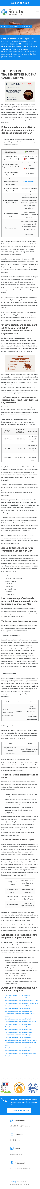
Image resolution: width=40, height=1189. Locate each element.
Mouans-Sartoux (31, 1053)
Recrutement (26, 1184)
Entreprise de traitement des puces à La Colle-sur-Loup (20, 1006)
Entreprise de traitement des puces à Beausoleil (18, 1032)
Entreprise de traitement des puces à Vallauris (18, 1019)
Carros (28, 1050)
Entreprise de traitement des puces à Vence (17, 1008)
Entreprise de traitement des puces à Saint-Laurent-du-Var (22, 1003)
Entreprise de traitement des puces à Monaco (18, 998)
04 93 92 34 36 (21, 3)
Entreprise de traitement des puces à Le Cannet (18, 1029)
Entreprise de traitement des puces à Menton (18, 1027)
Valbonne (29, 1056)
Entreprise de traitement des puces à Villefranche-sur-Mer (21, 1000)
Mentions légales (15, 1184)
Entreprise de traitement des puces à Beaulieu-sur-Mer (20, 1021)
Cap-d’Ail (28, 1048)
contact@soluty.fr (30, 181)
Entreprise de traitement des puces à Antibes (18, 1024)
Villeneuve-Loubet (31, 1040)
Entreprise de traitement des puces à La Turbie (18, 1011)
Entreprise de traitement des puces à (15, 1035)
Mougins (28, 1035)
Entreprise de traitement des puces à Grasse (17, 995)
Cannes (28, 1037)
